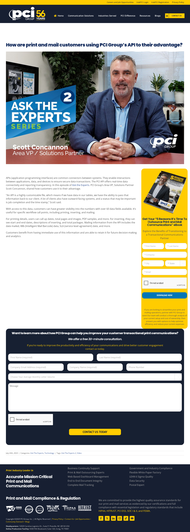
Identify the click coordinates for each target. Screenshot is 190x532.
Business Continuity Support (84, 468)
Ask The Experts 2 (68, 453)
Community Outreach (15, 521)
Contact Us (69, 519)
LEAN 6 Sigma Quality (141, 476)
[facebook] (101, 518)
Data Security (136, 480)
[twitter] (107, 518)
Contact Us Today (95, 432)
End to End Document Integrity (85, 480)
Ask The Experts (37, 453)
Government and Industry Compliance (150, 468)
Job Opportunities (83, 519)
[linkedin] (113, 518)
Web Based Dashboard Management (88, 476)
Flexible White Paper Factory (145, 472)
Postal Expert (136, 485)
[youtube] (132, 518)
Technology (49, 453)
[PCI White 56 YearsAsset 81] (27, 8)
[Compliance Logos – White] (48, 506)
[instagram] (119, 518)
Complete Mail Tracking (81, 485)
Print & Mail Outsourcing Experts (86, 472)
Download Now (164, 295)
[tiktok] (126, 518)
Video (79, 453)
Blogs (27, 521)
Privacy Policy (57, 519)
